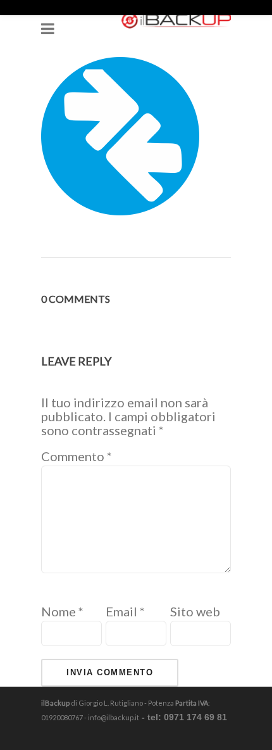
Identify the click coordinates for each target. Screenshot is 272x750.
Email (125, 611)
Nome (62, 611)
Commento (76, 456)
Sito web (195, 611)
